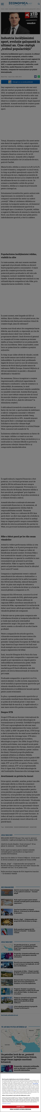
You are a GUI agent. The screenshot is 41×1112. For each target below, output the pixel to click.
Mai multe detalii (35, 1083)
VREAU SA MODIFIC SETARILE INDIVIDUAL (20, 1109)
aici (14, 1090)
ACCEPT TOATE (20, 1106)
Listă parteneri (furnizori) (6, 1103)
